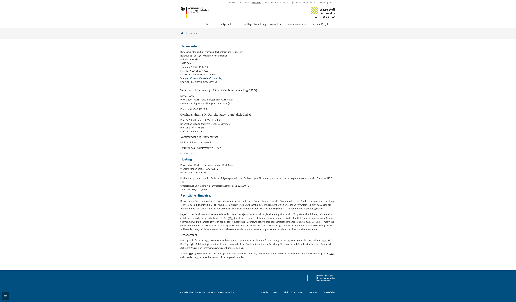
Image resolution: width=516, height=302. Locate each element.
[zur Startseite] (183, 33)
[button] (228, 24)
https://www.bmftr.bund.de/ (207, 78)
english (332, 2)
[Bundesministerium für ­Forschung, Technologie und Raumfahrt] (194, 12)
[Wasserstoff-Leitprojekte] (323, 13)
